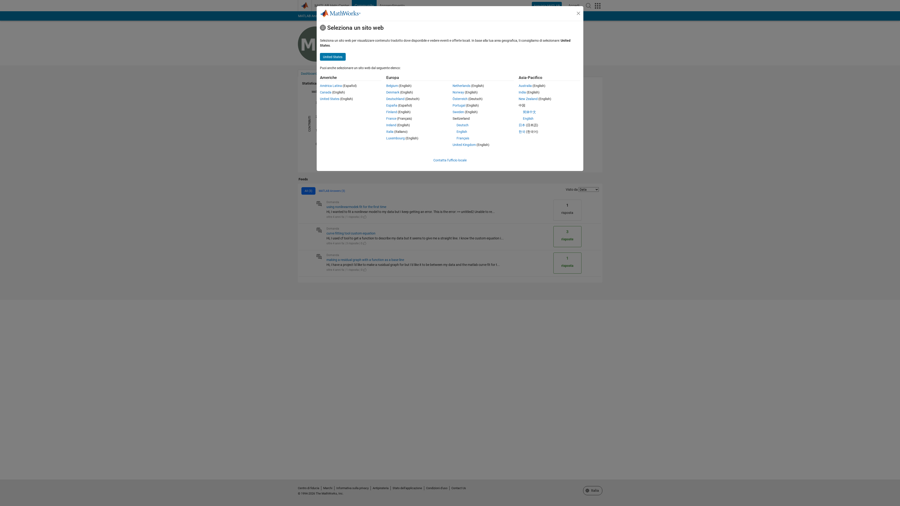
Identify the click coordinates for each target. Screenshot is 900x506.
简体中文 (529, 112)
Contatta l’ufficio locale (450, 160)
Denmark (392, 92)
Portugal (459, 105)
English (462, 132)
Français (463, 138)
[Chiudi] (578, 13)
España (391, 105)
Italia (390, 132)
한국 (522, 132)
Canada (325, 92)
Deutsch (463, 125)
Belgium (392, 86)
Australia (525, 86)
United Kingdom (464, 145)
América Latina (331, 86)
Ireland (391, 125)
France (391, 118)
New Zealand (528, 99)
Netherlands (461, 86)
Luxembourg (395, 138)
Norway (458, 92)
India (522, 92)
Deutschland (395, 99)
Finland (391, 112)
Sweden (458, 112)
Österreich (460, 99)
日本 (522, 125)
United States (329, 99)
